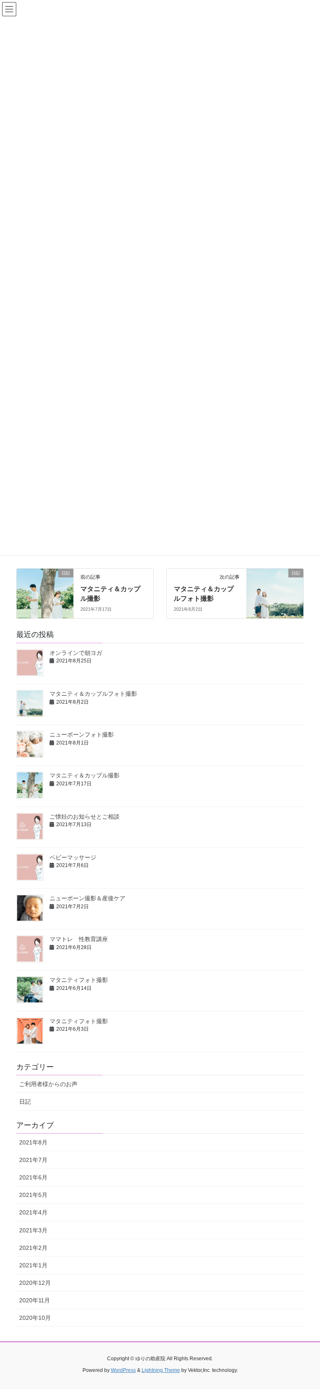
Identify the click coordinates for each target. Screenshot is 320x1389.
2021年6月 (33, 1177)
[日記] (45, 587)
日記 (25, 1101)
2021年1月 (33, 1265)
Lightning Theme (161, 1370)
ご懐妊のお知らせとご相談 (85, 816)
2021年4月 (33, 1212)
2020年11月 (34, 1300)
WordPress (123, 1370)
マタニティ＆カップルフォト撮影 (93, 693)
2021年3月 (33, 1230)
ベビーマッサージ (73, 857)
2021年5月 (33, 1195)
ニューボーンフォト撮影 (82, 734)
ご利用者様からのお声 (48, 1084)
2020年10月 (35, 1317)
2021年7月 (33, 1160)
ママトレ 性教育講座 (79, 939)
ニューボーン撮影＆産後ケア (87, 898)
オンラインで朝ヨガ (76, 653)
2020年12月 (35, 1282)
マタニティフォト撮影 (79, 980)
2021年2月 (33, 1247)
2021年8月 (33, 1142)
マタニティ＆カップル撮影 (85, 775)
